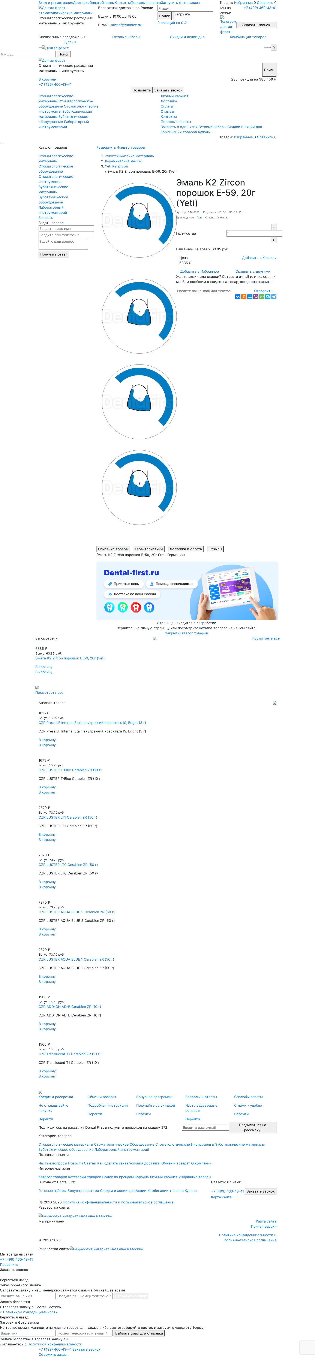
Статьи (90, 1163)
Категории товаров (84, 1177)
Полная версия (263, 1226)
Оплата (95, 2)
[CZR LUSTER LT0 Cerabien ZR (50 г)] (157, 849)
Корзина (142, 1177)
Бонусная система (83, 1190)
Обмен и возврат (175, 1163)
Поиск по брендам (118, 1177)
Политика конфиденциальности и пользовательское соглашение (118, 1202)
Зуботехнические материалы (53, 189)
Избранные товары (195, 1177)
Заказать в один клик (179, 127)
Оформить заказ (52, 1354)
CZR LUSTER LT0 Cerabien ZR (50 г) (68, 864)
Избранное (199, 271)
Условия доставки (144, 1163)
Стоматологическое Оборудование (124, 1144)
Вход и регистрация (56, 2)
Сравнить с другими (253, 271)
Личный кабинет (175, 96)
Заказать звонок (256, 25)
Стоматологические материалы (56, 158)
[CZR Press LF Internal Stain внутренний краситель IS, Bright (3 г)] (157, 707)
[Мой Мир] (249, 296)
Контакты (123, 2)
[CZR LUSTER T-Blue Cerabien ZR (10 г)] (157, 755)
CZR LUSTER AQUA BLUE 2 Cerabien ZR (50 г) (77, 912)
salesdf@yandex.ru (125, 25)
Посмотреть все (266, 638)
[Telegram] (273, 296)
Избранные (243, 2)
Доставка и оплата (186, 549)
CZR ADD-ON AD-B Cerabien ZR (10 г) (70, 1006)
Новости (75, 1163)
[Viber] (255, 296)
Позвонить (142, 90)
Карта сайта (221, 1197)
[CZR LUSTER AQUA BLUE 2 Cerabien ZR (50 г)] (157, 897)
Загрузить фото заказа (180, 2)
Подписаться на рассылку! (252, 1127)
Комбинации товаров (248, 37)
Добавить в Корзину (259, 258)
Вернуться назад (14, 1280)
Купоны (70, 42)
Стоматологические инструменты (56, 179)
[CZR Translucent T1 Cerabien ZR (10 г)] (157, 1039)
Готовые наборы (126, 37)
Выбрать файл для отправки (139, 1333)
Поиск (164, 16)
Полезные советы (146, 2)
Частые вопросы (53, 1163)
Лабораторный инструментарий (53, 210)
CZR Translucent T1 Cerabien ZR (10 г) (70, 1054)
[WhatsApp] (261, 296)
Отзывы (108, 2)
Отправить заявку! (131, 1296)
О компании (201, 1163)
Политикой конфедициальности (30, 1312)
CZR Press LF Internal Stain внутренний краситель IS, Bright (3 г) (92, 722)
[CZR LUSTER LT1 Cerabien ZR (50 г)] (157, 802)
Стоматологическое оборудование (56, 168)
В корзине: (48, 79)
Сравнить (265, 2)
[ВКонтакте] (237, 296)
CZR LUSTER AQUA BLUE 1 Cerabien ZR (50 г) (76, 959)
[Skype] (267, 296)
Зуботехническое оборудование (53, 199)
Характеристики (149, 549)
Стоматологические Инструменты (184, 1144)
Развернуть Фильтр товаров (120, 147)
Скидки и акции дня (187, 37)
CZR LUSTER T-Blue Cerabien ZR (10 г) (70, 770)
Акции (141, 1190)
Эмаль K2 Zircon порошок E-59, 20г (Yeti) (70, 658)
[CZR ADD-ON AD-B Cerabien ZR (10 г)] (157, 991)
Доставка (81, 2)
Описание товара (113, 549)
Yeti (199, 217)
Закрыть (46, 217)
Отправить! (263, 291)
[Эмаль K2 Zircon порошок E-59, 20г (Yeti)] (157, 643)
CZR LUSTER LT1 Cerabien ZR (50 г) (68, 817)
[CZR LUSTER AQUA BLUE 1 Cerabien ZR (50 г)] (157, 944)
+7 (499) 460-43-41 (260, 8)
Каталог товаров (194, 633)
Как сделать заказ (112, 1163)
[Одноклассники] (243, 296)
